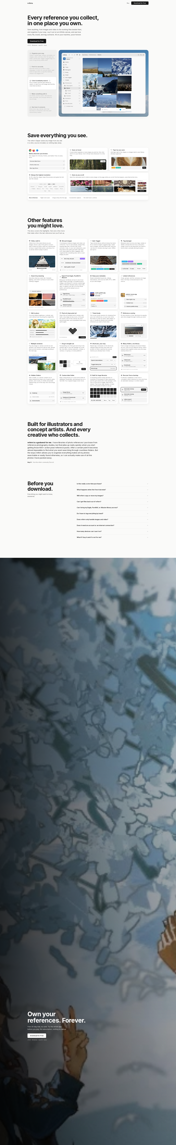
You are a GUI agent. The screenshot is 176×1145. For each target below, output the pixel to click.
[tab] (42, 56)
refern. (30, 3)
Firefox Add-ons (34, 164)
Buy (128, 3)
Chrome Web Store (35, 161)
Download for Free (140, 3)
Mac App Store (34, 168)
